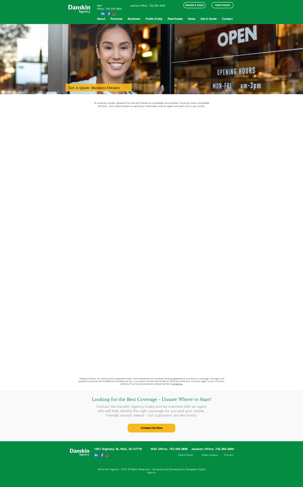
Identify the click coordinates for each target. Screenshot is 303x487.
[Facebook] (108, 13)
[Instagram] (114, 13)
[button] (151, 428)
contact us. (177, 383)
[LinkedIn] (103, 13)
